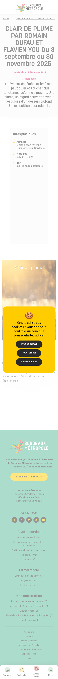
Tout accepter (29, 344)
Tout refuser (29, 353)
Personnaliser (29, 361)
